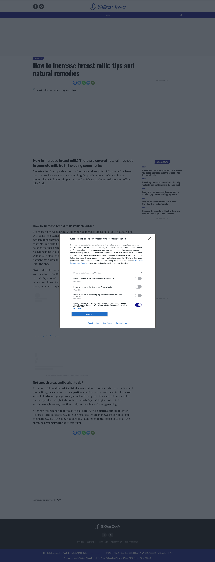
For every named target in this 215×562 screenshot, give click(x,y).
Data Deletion (93, 323)
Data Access (107, 323)
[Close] (150, 239)
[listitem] (107, 272)
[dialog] (107, 281)
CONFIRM (89, 314)
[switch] (138, 278)
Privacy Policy (121, 323)
